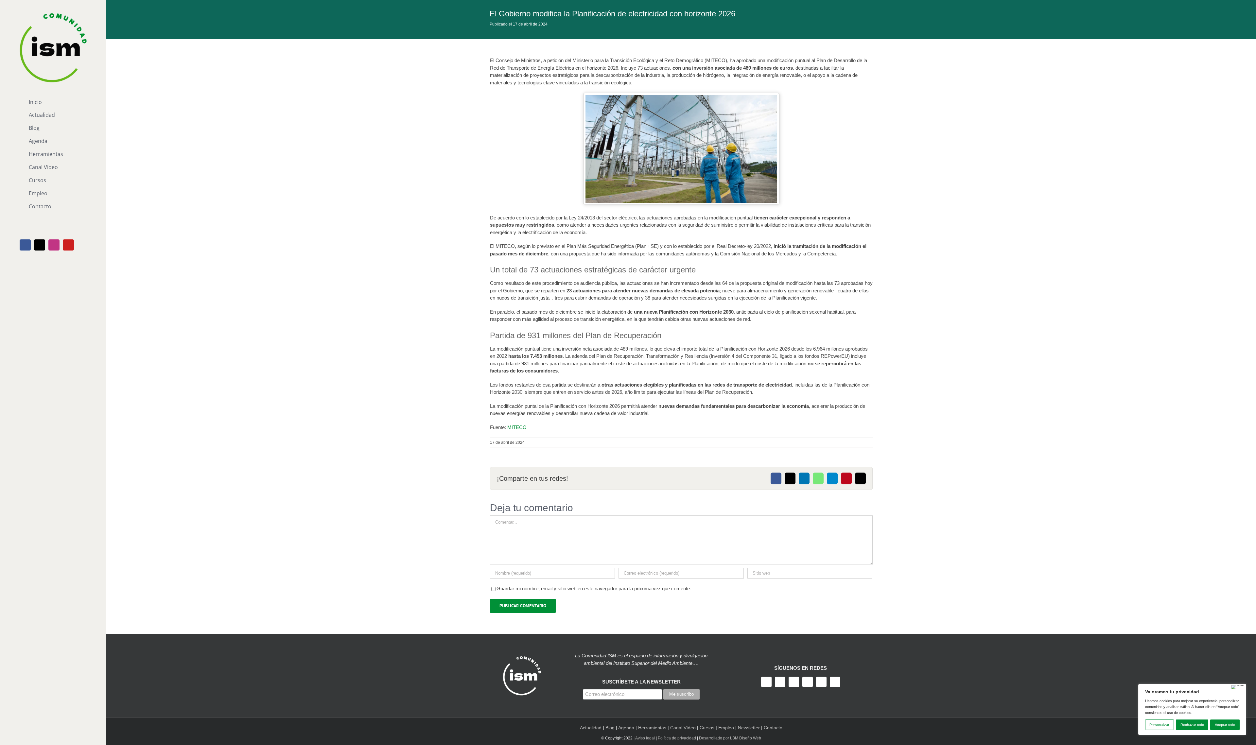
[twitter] (780, 682)
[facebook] (766, 682)
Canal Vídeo (683, 727)
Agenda (626, 727)
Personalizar (1159, 725)
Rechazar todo (1192, 725)
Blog (610, 727)
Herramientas (652, 727)
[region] (1192, 709)
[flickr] (835, 682)
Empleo (726, 727)
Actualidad (591, 727)
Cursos (707, 727)
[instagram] (794, 682)
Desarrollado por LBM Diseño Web (730, 738)
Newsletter (749, 727)
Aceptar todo (1225, 725)
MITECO (517, 427)
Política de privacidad (677, 738)
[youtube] (807, 682)
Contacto (773, 727)
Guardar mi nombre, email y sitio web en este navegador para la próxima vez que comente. (594, 588)
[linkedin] (821, 682)
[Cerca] (1237, 687)
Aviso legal (645, 738)
